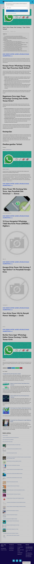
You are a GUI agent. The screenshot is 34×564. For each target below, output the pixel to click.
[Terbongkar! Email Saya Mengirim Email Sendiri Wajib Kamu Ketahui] (4, 503)
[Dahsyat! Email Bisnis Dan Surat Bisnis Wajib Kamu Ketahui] (4, 471)
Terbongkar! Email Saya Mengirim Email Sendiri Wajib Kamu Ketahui (16, 502)
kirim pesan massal (6, 31)
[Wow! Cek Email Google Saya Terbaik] (4, 454)
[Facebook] (14, 561)
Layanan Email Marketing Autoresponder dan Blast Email (11, 437)
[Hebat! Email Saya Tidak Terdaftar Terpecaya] (4, 536)
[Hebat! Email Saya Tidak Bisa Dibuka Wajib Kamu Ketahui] (4, 475)
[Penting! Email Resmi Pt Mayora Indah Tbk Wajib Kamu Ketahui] (4, 499)
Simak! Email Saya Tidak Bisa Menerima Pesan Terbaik (14, 477)
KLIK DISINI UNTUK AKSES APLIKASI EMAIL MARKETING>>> (14, 36)
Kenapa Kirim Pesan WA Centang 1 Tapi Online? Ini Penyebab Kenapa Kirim (15, 46)
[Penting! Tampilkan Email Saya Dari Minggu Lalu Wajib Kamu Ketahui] (4, 508)
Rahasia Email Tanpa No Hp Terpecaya (12, 514)
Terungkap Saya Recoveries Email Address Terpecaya (10, 533)
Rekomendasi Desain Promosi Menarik (8, 439)
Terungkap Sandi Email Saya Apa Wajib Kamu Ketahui (14, 448)
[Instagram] (17, 561)
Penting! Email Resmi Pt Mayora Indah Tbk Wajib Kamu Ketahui (15, 498)
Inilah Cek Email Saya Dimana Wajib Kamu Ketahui (10, 518)
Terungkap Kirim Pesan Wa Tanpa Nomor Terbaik (12, 373)
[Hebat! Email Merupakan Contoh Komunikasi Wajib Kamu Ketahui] (4, 491)
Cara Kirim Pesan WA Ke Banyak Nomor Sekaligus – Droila (13, 48)
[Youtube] (20, 561)
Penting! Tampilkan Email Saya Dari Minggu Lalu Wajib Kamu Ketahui (16, 506)
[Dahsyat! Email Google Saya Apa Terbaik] (4, 483)
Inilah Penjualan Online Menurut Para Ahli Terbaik (13, 444)
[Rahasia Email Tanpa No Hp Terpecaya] (4, 516)
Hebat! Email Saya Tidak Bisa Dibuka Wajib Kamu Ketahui (14, 473)
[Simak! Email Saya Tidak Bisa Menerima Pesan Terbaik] (4, 479)
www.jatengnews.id (8, 149)
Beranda (4, 7)
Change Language (17, 10)
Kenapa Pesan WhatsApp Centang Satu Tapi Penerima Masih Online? (15, 37)
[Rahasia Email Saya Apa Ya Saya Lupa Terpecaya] (4, 495)
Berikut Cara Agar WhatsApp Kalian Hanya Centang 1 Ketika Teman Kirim (15, 50)
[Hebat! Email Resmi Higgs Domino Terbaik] (4, 530)
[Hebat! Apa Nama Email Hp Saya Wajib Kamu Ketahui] (4, 462)
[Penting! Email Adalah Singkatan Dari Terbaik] (4, 526)
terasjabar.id (7, 169)
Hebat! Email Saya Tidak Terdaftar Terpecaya (13, 535)
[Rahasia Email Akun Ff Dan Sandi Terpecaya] (4, 522)
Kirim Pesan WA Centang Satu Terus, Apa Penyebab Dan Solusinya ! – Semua (16, 42)
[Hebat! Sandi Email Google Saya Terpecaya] (4, 512)
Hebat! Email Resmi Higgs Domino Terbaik (12, 529)
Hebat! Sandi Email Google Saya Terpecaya (13, 510)
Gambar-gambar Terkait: (8, 40)
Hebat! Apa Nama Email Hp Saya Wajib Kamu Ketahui (14, 461)
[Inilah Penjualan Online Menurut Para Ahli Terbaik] (4, 446)
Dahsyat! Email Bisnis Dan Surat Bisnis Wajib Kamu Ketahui (15, 469)
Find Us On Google (5, 435)
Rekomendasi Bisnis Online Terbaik (7, 441)
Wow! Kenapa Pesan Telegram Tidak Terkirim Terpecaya (20, 408)
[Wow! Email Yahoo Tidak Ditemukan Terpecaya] (4, 466)
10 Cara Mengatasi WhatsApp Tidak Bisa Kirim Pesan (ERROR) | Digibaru (15, 44)
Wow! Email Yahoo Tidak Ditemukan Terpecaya (13, 465)
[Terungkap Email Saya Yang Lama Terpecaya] (4, 487)
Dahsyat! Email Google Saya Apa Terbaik (12, 481)
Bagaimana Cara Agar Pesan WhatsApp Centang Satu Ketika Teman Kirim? (15, 38)
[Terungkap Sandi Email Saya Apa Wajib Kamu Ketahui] (4, 450)
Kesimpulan (6, 39)
